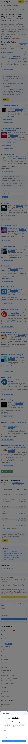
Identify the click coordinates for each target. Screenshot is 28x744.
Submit (14, 741)
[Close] (26, 713)
